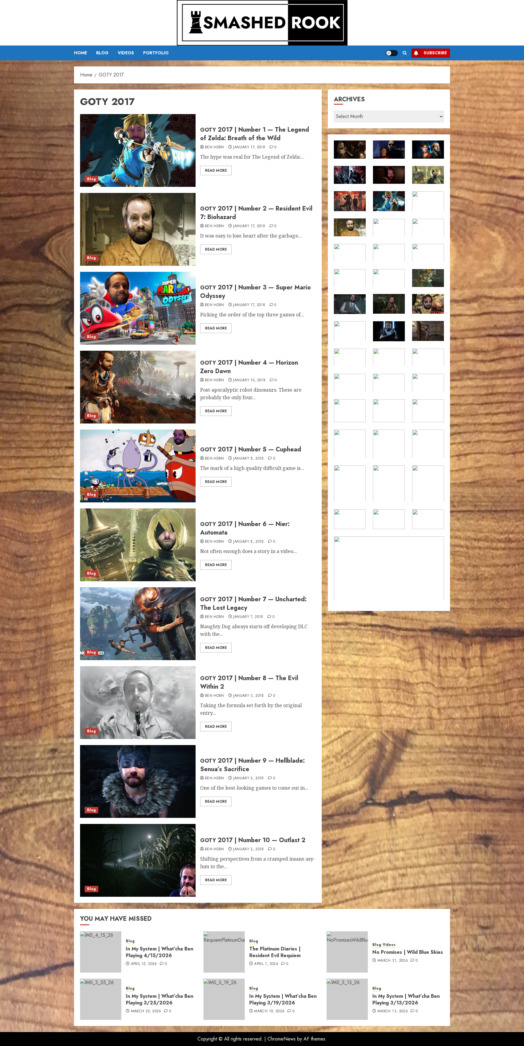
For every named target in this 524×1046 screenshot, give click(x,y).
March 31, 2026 (393, 960)
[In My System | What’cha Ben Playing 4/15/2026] (100, 952)
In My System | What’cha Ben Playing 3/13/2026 (406, 999)
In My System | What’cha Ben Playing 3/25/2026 (159, 999)
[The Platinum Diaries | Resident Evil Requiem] (224, 952)
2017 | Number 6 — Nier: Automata (245, 528)
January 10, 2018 (249, 380)
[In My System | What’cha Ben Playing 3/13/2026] (347, 999)
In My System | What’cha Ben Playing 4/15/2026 (159, 952)
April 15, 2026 (144, 964)
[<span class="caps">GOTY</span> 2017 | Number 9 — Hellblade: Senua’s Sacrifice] (138, 781)
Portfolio (156, 53)
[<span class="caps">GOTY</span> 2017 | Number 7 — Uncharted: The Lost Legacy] (138, 623)
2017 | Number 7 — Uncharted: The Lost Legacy (253, 603)
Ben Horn (214, 147)
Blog (102, 53)
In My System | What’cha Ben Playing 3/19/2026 (283, 999)
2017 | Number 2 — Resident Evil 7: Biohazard (256, 212)
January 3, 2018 (248, 695)
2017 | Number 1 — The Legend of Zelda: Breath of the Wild (254, 134)
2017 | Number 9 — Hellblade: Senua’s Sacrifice (252, 765)
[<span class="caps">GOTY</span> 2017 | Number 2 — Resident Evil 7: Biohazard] (138, 229)
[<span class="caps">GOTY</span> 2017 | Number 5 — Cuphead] (138, 466)
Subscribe (435, 53)
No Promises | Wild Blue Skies (407, 952)
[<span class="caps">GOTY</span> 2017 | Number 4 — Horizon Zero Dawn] (138, 387)
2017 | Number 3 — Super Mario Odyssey (255, 291)
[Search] (404, 53)
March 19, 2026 (269, 1011)
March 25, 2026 (146, 1011)
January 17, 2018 (249, 147)
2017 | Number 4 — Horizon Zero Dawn (249, 367)
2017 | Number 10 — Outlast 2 (252, 840)
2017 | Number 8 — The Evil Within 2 (249, 682)
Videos (126, 53)
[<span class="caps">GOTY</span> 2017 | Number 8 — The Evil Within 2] (138, 702)
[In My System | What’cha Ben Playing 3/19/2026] (224, 999)
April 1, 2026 (266, 964)
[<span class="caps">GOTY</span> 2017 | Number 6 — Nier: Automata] (138, 544)
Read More (216, 170)
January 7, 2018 (248, 617)
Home (80, 53)
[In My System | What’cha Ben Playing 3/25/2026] (100, 999)
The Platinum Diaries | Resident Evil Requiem (275, 952)
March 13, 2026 (393, 1011)
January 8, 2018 (248, 458)
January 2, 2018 (248, 778)
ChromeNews (281, 1038)
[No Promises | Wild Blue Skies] (347, 952)
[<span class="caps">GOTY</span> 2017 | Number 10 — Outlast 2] (138, 860)
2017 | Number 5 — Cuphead (250, 449)
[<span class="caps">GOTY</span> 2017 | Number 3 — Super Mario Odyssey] (138, 308)
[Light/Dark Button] (392, 53)
